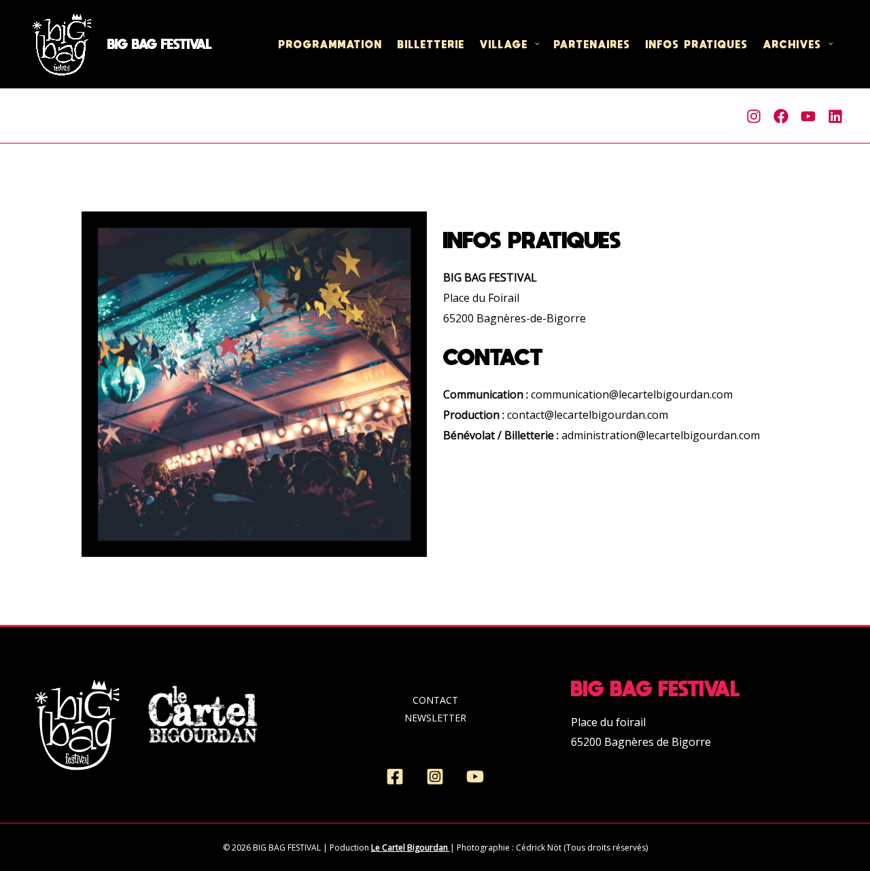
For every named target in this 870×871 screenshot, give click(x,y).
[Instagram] (753, 116)
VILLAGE (504, 44)
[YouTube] (475, 776)
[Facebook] (780, 116)
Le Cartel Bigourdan (409, 847)
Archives (792, 44)
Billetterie (431, 44)
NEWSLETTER (435, 717)
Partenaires (592, 44)
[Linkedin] (835, 116)
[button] (534, 44)
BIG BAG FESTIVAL (159, 44)
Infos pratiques (697, 44)
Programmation (331, 44)
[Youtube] (808, 116)
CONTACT (435, 700)
